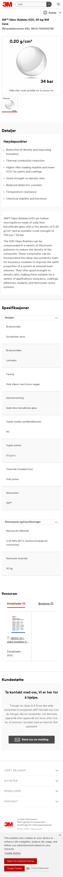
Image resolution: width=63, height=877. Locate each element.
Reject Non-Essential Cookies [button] (20, 861)
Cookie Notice (13, 853)
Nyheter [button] (11, 781)
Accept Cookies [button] (14, 868)
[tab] (16, 604)
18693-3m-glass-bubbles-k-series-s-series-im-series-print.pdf (17, 640)
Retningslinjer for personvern (31, 822)
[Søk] (49, 4)
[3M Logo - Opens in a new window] (7, 4)
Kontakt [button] (11, 801)
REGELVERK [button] (12, 791)
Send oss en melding (35, 739)
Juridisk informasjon (27, 819)
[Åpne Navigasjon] (58, 4)
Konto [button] (52, 13)
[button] (37, 868)
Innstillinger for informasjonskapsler (34, 825)
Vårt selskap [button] (15, 770)
